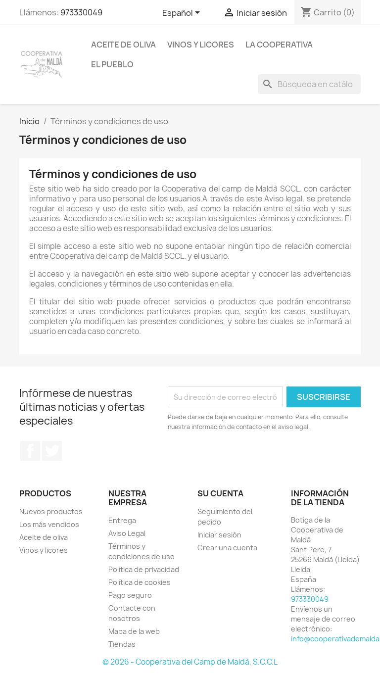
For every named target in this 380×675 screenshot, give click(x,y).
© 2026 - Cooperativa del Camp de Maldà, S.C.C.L (190, 662)
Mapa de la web (134, 631)
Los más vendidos (49, 524)
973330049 (81, 12)
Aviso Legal (126, 533)
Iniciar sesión (219, 534)
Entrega (122, 520)
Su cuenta (220, 493)
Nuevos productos (51, 511)
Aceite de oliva (123, 44)
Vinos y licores (200, 44)
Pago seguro (130, 595)
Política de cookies (139, 582)
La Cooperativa (279, 44)
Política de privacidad (143, 569)
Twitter (52, 451)
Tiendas (122, 644)
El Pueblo (112, 64)
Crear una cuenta (227, 547)
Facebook (30, 451)
